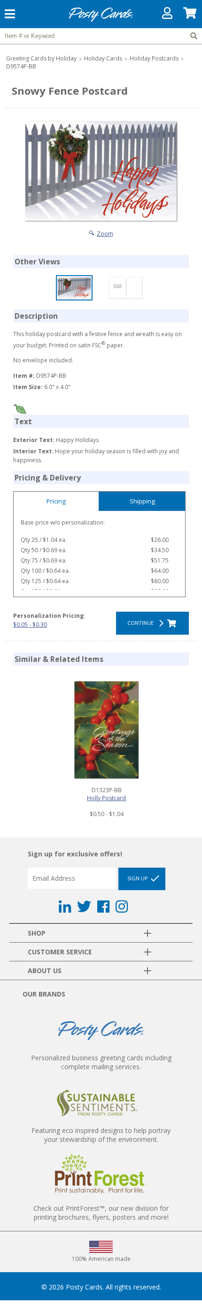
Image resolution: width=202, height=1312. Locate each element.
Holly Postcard (106, 798)
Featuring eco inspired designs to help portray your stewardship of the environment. (101, 1135)
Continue (141, 622)
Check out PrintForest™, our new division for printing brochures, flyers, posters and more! (101, 1213)
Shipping (142, 501)
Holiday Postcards (154, 58)
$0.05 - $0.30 (30, 625)
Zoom (105, 234)
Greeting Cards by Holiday (41, 58)
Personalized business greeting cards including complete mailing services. (101, 1062)
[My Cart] (190, 15)
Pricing (56, 501)
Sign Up (138, 878)
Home (101, 20)
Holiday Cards (103, 58)
